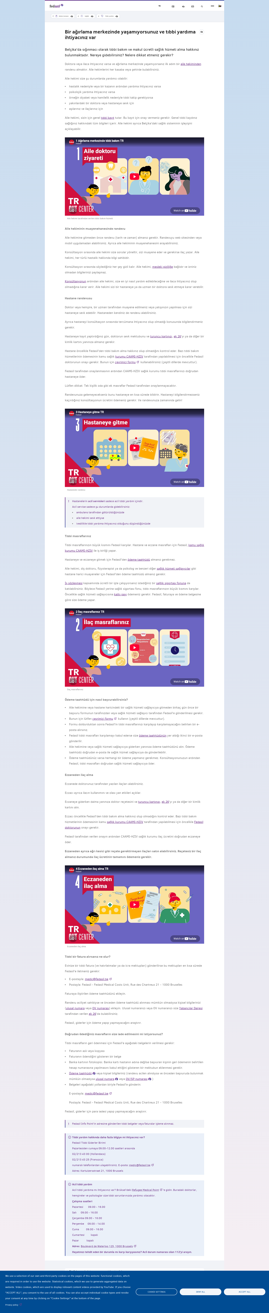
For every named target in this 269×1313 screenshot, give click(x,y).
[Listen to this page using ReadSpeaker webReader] (202, 31)
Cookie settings (156, 1291)
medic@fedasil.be (139, 1165)
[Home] (56, 6)
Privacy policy (11, 1304)
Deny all (200, 1291)
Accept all (245, 1291)
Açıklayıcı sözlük (192, 6)
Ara (202, 6)
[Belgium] (219, 5)
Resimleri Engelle (172, 6)
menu (212, 6)
